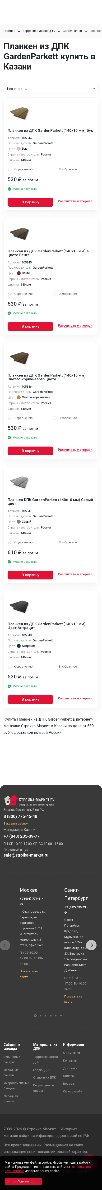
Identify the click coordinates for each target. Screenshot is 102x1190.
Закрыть (92, 1186)
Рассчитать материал (75, 201)
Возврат (69, 1083)
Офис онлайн (72, 1091)
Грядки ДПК (42, 1070)
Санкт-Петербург (76, 894)
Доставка (70, 1068)
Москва (28, 890)
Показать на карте (29, 973)
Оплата (68, 1076)
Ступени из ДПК (44, 1077)
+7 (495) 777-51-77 (31, 901)
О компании (71, 1053)
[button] (91, 945)
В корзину (30, 202)
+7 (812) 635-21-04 (76, 909)
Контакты (70, 1060)
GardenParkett (72, 31)
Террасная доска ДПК (39, 31)
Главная (9, 31)
